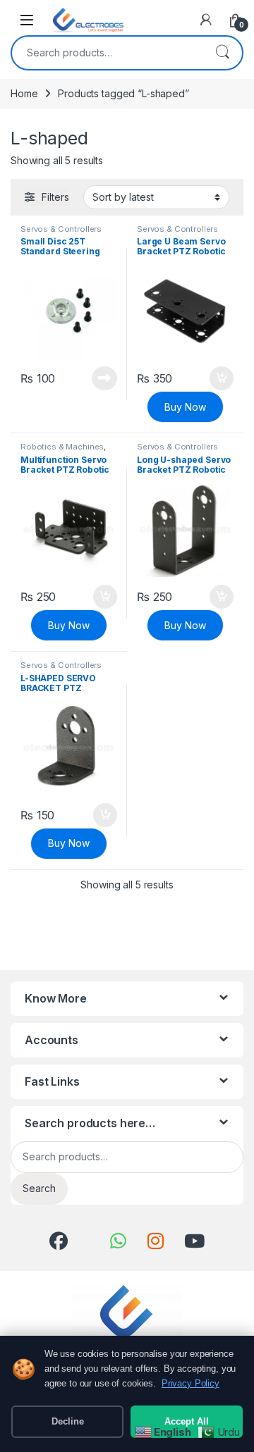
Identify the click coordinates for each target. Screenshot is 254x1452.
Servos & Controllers (61, 229)
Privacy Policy (190, 1383)
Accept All (186, 1421)
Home (24, 93)
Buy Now (185, 407)
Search (222, 53)
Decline (68, 1421)
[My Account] (206, 19)
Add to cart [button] (222, 378)
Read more (104, 378)
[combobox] (107, 53)
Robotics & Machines (62, 447)
